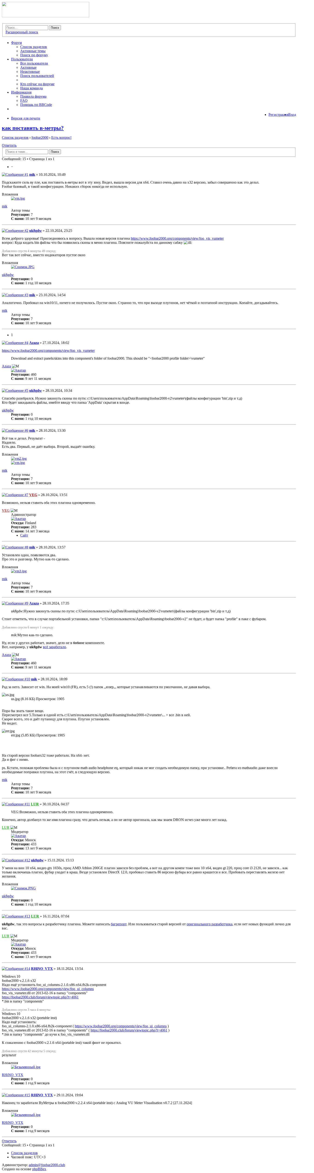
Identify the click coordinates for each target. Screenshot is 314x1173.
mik (32, 174)
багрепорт (118, 924)
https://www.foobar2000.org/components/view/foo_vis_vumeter (177, 238)
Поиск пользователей (37, 76)
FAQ (24, 100)
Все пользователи (34, 63)
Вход (292, 114)
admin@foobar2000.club (47, 1165)
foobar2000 (39, 137)
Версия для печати (25, 118)
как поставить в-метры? (33, 128)
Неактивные (30, 72)
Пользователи (22, 59)
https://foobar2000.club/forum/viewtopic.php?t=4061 (40, 997)
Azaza (34, 343)
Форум (16, 43)
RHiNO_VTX (42, 969)
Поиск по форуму (34, 55)
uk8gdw (35, 231)
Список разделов (33, 47)
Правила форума (33, 96)
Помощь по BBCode (36, 105)
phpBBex (39, 1169)
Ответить (9, 145)
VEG (33, 495)
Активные (28, 67)
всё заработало (54, 647)
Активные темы (33, 51)
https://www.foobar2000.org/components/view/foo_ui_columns (48, 989)
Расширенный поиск (22, 32)
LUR (35, 804)
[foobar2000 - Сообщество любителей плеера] (45, 16)
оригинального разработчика (209, 924)
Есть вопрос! (61, 137)
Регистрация (278, 114)
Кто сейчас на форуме (37, 84)
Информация (21, 92)
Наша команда (31, 88)
